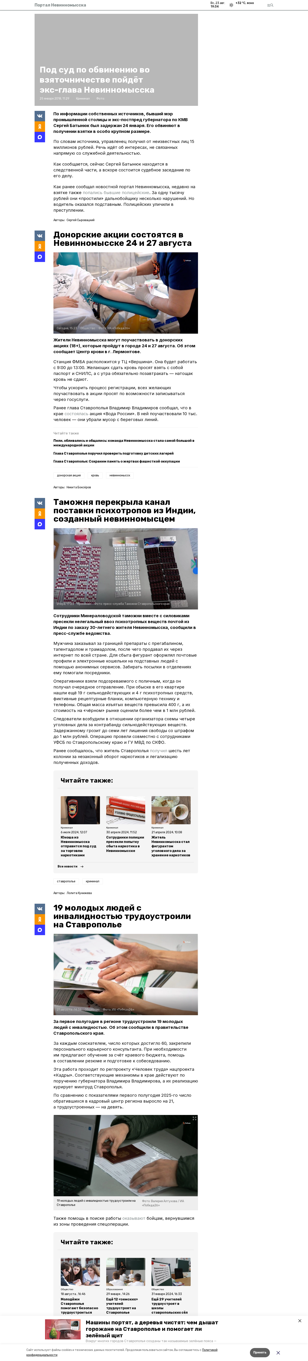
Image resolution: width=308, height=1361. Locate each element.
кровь (95, 475)
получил (158, 750)
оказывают (133, 1218)
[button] (63, 1329)
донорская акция (69, 475)
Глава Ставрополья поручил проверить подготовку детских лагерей (113, 453)
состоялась (77, 413)
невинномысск (120, 475)
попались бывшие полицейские (116, 192)
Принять (260, 1352)
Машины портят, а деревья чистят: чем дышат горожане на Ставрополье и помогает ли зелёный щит (152, 1329)
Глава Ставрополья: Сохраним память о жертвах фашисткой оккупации (116, 461)
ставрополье (66, 881)
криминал (92, 881)
